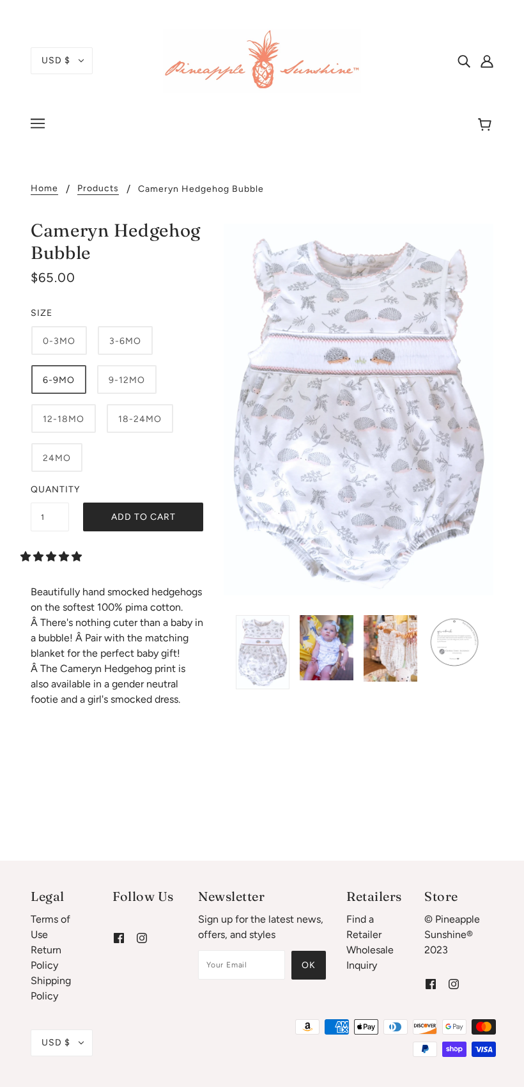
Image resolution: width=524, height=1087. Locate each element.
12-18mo (63, 419)
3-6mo (125, 341)
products (98, 189)
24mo (57, 458)
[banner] (262, 60)
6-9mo (59, 380)
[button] (52, 557)
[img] (463, 61)
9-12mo (127, 380)
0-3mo (59, 341)
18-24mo (140, 419)
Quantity (50, 489)
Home (44, 189)
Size (41, 313)
